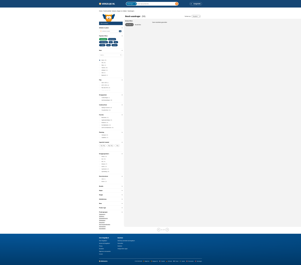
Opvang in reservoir (107, 107)
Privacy (100, 246)
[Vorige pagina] (158, 229)
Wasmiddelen (102, 228)
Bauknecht (105, 75)
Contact (101, 254)
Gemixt (104, 166)
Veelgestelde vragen (123, 248)
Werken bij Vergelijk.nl (104, 243)
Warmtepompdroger (107, 100)
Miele (104, 65)
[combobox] (152, 4)
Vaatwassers (102, 214)
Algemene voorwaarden (105, 251)
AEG (104, 62)
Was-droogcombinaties (104, 224)
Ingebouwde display (107, 120)
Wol (103, 161)
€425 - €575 (105, 82)
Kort (104, 159)
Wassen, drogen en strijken (119, 11)
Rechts (104, 181)
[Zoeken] (176, 3)
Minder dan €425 (106, 90)
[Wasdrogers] (135, 3)
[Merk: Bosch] (132, 24)
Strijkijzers (101, 216)
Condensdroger (106, 97)
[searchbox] (111, 55)
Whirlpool (105, 70)
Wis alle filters (138, 24)
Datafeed (120, 246)
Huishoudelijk (107, 11)
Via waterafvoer (106, 110)
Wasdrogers (131, 11)
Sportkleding (105, 171)
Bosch (104, 60)
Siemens (104, 67)
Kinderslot (105, 122)
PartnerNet (120, 243)
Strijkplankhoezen (103, 218)
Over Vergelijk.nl (103, 240)
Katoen (104, 156)
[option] (103, 39)
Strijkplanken (102, 220)
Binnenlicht (105, 117)
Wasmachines (102, 226)
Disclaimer (101, 248)
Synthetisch (105, 169)
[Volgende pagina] (167, 229)
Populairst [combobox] (195, 16)
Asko (103, 72)
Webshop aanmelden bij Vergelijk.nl (126, 240)
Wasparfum (102, 222)
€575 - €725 (105, 85)
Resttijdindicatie (106, 125)
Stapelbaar (105, 137)
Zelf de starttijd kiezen (107, 127)
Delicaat (104, 164)
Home (100, 11)
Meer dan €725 (106, 87)
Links (103, 179)
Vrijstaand (105, 135)
